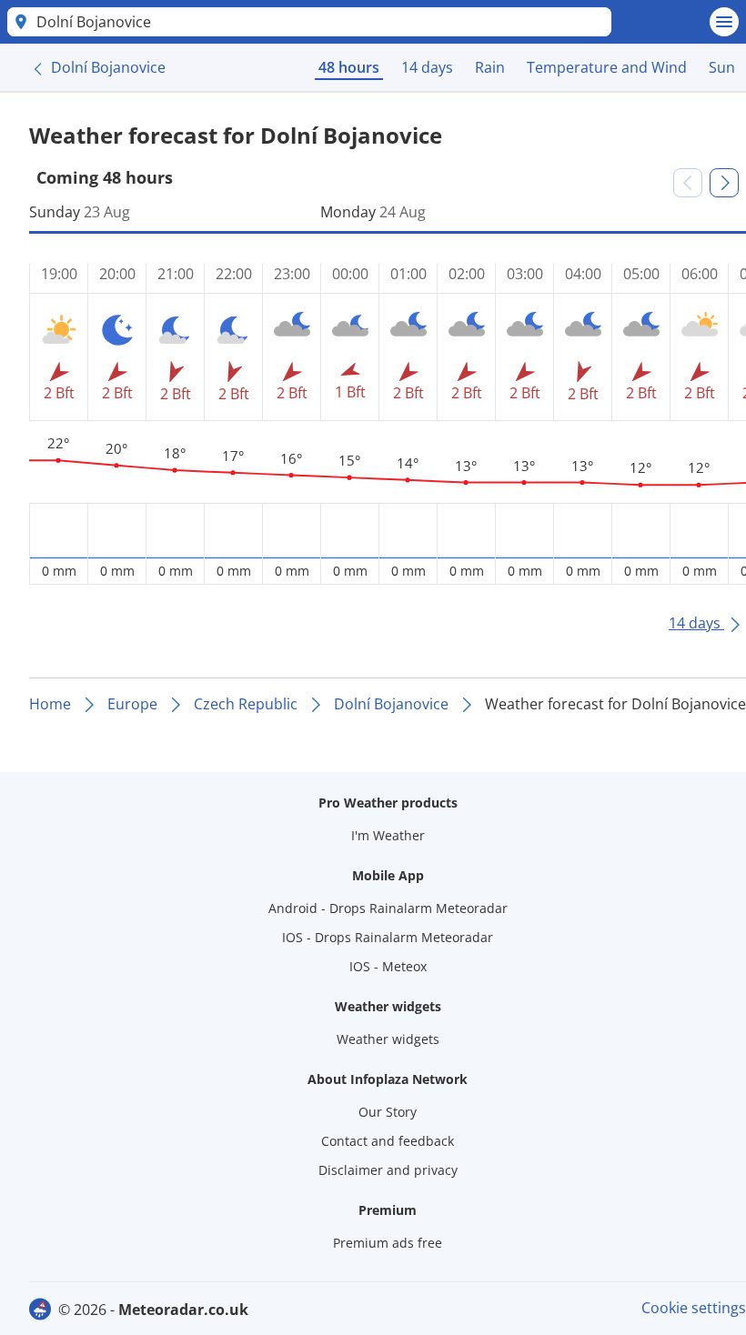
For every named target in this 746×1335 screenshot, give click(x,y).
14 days (427, 67)
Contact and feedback (387, 1140)
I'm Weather (388, 835)
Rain (490, 67)
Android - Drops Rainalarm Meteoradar (388, 908)
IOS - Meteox (388, 966)
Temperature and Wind (607, 67)
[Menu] (724, 21)
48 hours (348, 67)
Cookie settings (693, 1308)
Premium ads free (387, 1242)
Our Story (387, 1111)
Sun (722, 67)
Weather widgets (388, 1039)
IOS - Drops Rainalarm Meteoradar (387, 937)
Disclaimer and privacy (388, 1170)
